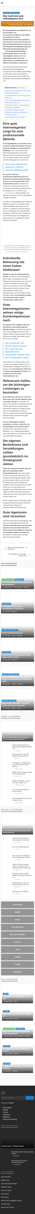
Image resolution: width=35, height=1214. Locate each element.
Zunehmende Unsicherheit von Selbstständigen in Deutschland (12, 607)
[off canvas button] (2, 3)
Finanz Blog (5, 1180)
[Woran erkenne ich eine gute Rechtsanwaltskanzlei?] (5, 1163)
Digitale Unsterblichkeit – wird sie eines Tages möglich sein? (21, 781)
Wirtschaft (15, 12)
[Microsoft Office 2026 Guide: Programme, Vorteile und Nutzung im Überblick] (17, 699)
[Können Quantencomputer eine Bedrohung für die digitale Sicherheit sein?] (6, 747)
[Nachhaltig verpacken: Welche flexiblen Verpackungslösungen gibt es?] (6, 876)
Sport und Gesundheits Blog (11, 1200)
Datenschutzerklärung (10, 1119)
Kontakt (5, 1110)
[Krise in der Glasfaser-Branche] (17, 627)
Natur (6, 993)
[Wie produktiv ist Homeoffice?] (6, 894)
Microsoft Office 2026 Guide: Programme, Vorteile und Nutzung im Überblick (15, 704)
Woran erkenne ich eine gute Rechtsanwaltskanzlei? (19, 1161)
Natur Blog (5, 1194)
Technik (5, 630)
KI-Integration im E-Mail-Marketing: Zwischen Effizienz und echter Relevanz (21, 764)
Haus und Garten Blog (9, 1183)
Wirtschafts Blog (7, 1207)
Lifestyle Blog (6, 1190)
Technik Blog (5, 1204)
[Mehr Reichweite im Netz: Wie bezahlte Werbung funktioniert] (6, 756)
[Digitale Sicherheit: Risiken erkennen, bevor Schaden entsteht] (6, 774)
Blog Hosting (6, 1177)
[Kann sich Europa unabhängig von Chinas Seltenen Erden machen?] (17, 651)
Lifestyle (6, 674)
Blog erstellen (7, 1107)
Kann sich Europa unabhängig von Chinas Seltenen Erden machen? (16, 656)
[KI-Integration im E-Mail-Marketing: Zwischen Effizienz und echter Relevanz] (6, 765)
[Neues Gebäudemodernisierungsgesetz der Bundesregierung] (17, 578)
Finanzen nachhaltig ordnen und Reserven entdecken (17, 1067)
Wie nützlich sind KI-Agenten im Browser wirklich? (21, 790)
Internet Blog (6, 1187)
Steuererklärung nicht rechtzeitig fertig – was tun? (16, 1050)
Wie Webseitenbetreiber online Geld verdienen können (22, 799)
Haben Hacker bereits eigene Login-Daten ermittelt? (22, 1152)
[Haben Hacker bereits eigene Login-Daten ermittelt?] (5, 1154)
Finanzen (6, 1046)
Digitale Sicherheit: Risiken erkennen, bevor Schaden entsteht (22, 773)
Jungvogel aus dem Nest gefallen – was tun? (16, 997)
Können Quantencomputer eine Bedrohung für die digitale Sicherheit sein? (22, 746)
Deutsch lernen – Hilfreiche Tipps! (13, 1146)
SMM (6, 51)
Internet (6, 12)
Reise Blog (5, 1197)
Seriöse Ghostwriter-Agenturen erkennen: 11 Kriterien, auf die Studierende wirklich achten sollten (17, 679)
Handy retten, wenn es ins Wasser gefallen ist (17, 1015)
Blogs (12, 431)
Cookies (5, 1112)
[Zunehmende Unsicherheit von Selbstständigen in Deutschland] (17, 602)
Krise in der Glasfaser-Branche (12, 633)
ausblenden (21, 87)
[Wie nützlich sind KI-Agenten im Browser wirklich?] (6, 792)
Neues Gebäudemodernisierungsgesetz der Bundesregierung (17, 583)
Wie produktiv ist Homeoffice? (20, 891)
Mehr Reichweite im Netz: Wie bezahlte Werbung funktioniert (20, 755)
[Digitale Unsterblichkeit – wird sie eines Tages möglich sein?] (6, 783)
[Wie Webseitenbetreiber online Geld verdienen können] (6, 801)
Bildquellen (6, 1117)
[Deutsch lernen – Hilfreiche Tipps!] (17, 1139)
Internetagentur (9, 193)
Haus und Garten (8, 579)
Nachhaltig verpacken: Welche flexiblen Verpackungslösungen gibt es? (21, 875)
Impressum (6, 1114)
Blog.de (11, 1103)
